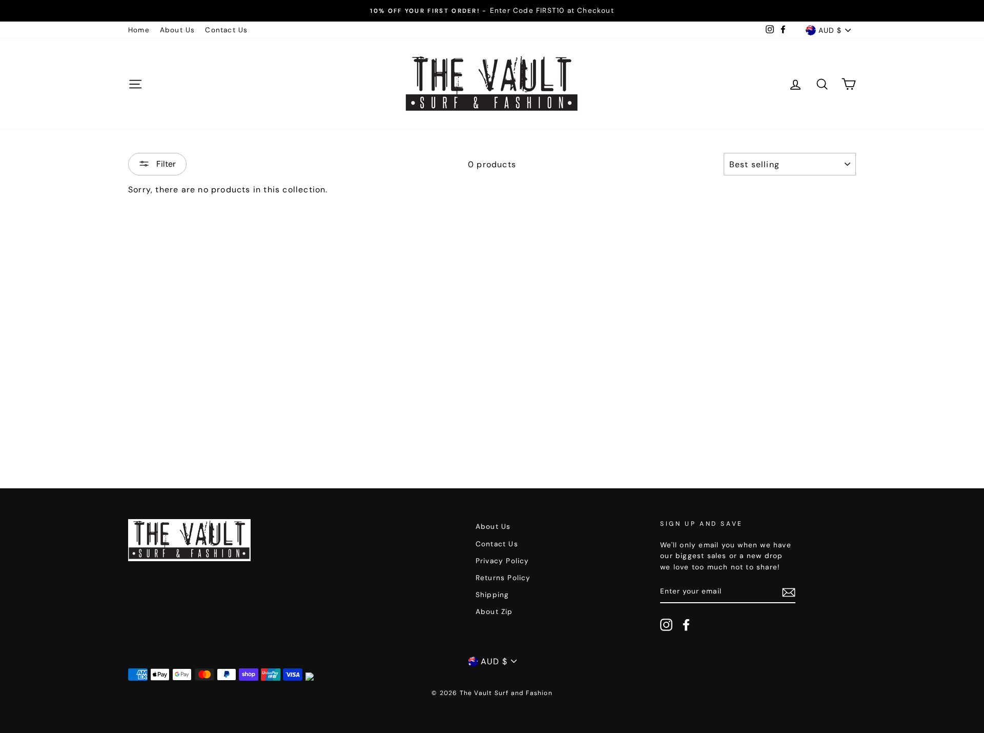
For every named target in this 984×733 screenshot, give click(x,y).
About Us (177, 30)
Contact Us (226, 30)
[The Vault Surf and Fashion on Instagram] (666, 625)
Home (139, 30)
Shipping (492, 594)
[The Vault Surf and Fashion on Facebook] (686, 625)
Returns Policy (503, 577)
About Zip (494, 611)
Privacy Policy (502, 561)
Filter (165, 164)
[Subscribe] (788, 592)
